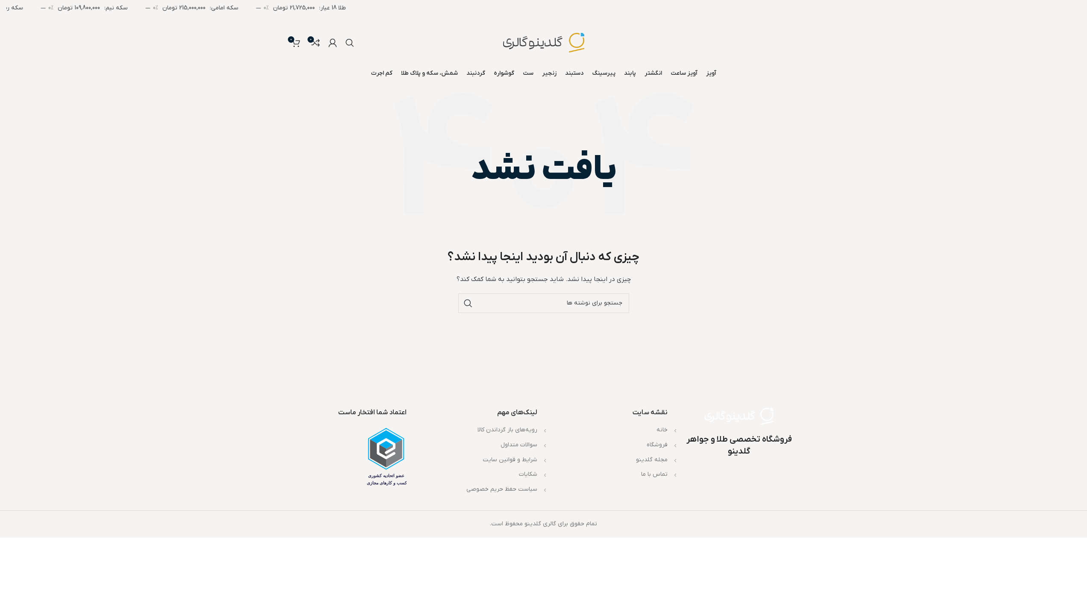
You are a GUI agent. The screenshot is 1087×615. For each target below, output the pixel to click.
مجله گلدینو (652, 460)
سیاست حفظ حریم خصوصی (501, 489)
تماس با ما (654, 474)
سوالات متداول (519, 445)
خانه (662, 430)
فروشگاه (657, 445)
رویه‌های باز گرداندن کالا (507, 430)
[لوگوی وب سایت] (543, 42)
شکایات (528, 474)
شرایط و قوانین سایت (510, 460)
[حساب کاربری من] (332, 42)
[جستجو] (349, 42)
